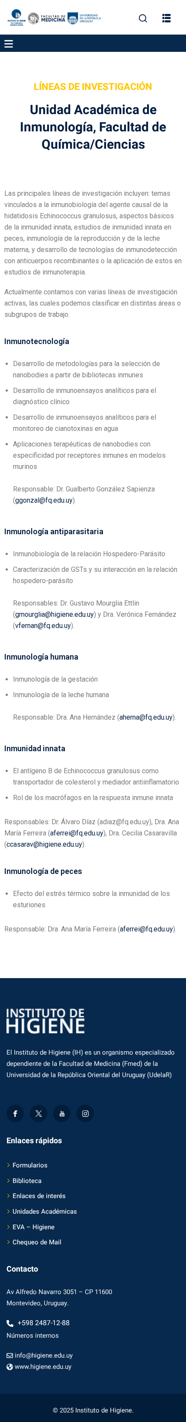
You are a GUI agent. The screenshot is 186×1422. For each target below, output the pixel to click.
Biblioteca (27, 1181)
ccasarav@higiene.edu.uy (44, 844)
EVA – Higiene (34, 1227)
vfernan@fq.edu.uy (43, 626)
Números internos (32, 1335)
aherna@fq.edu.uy (146, 717)
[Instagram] (85, 1113)
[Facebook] (15, 1113)
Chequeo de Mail (37, 1242)
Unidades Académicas (45, 1211)
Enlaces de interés (39, 1196)
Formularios (30, 1165)
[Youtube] (62, 1113)
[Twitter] (38, 1113)
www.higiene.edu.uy (43, 1366)
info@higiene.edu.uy (44, 1355)
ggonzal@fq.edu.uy (44, 500)
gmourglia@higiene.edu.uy (54, 614)
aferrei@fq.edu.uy (76, 833)
